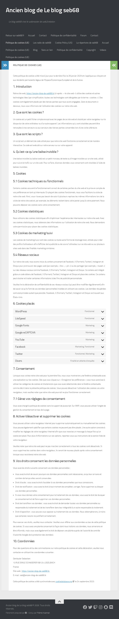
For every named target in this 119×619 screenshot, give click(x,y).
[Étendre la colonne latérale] (5, 65)
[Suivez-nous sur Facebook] (85, 607)
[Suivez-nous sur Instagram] (101, 607)
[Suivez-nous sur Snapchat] (106, 607)
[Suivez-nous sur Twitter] (90, 607)
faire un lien (47, 50)
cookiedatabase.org (64, 581)
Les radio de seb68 (42, 42)
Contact (43, 35)
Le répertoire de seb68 (87, 42)
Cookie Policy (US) (63, 42)
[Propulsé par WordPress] (26, 613)
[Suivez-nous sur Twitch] (95, 607)
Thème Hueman (43, 613)
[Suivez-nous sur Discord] (111, 607)
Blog (35, 50)
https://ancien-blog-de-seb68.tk (40, 93)
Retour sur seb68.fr (15, 35)
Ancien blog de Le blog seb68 (42, 10)
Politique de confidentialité (63, 35)
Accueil (31, 35)
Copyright (91, 50)
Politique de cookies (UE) (17, 42)
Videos (103, 50)
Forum (83, 35)
